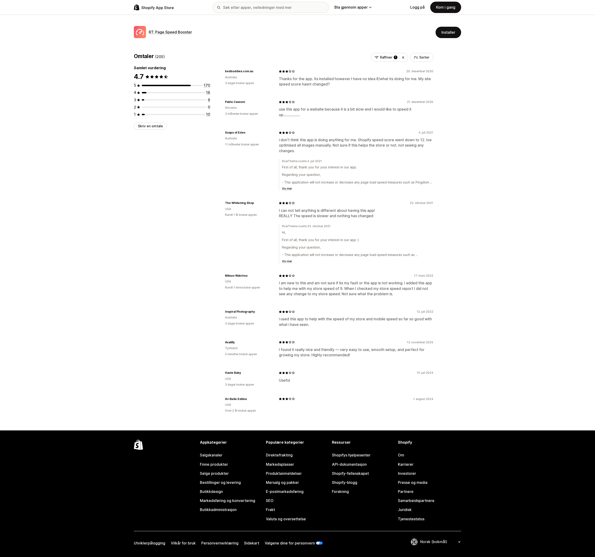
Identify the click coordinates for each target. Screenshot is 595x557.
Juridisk (405, 509)
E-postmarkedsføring (285, 491)
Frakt (270, 509)
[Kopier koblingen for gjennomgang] (256, 71)
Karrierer (405, 464)
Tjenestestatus (411, 519)
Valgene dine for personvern (290, 543)
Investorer (407, 473)
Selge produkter (214, 473)
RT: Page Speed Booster (170, 32)
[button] (403, 57)
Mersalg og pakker (282, 482)
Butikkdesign (211, 491)
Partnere (405, 491)
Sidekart (251, 543)
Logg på (417, 7)
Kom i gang (445, 7)
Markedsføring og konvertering (227, 500)
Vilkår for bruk (183, 543)
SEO (270, 500)
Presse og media (412, 482)
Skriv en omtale (150, 126)
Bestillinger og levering (220, 482)
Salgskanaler (211, 455)
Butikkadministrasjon (218, 509)
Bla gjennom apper (351, 7)
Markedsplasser (280, 464)
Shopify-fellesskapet (350, 473)
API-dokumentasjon (349, 464)
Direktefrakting (279, 455)
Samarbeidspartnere (416, 500)
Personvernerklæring (219, 543)
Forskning (340, 491)
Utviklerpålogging (149, 543)
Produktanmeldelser (284, 473)
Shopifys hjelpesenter (351, 455)
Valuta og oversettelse (286, 519)
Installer (448, 32)
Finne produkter (214, 464)
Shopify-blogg (344, 482)
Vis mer (287, 188)
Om (401, 455)
